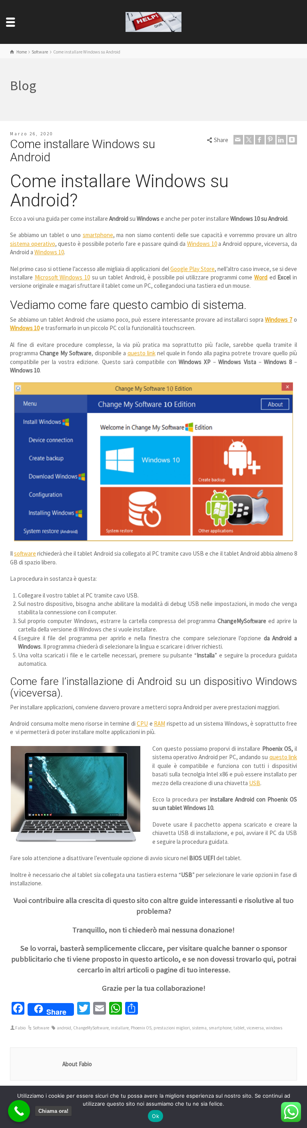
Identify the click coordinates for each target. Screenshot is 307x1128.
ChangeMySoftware (91, 1028)
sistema (199, 1028)
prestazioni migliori (172, 1028)
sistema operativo (32, 243)
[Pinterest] (270, 139)
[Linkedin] (281, 139)
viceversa (255, 1028)
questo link (141, 353)
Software (41, 1028)
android (64, 1028)
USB (254, 783)
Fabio (20, 1028)
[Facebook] (260, 139)
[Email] (238, 139)
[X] (249, 139)
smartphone (98, 235)
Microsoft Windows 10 (62, 277)
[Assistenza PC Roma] (153, 21)
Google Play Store (192, 269)
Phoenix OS (141, 1028)
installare (120, 1028)
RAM (159, 723)
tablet (239, 1028)
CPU (142, 723)
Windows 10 (202, 243)
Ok (155, 1116)
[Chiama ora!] (19, 1111)
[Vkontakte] (292, 139)
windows (274, 1028)
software (25, 553)
